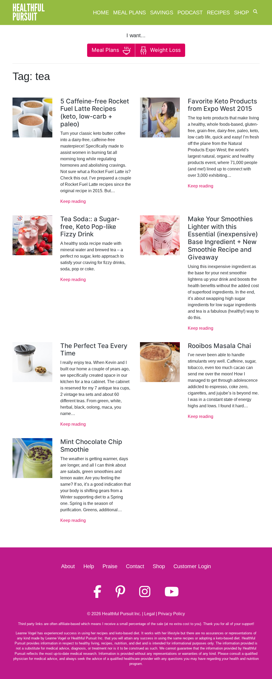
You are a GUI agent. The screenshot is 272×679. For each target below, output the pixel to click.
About (68, 566)
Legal (149, 613)
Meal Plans (129, 12)
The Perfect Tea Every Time (94, 349)
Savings (161, 12)
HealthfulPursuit (28, 12)
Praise (110, 566)
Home (101, 12)
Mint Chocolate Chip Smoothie (91, 445)
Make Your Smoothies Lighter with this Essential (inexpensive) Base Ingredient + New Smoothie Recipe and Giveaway (223, 238)
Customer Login (192, 566)
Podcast (190, 12)
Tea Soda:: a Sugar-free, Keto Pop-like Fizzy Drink (90, 226)
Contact (135, 566)
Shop (241, 12)
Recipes (218, 12)
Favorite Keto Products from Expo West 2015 (222, 105)
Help (88, 566)
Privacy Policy (171, 613)
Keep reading (73, 201)
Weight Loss (164, 50)
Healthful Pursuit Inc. (121, 613)
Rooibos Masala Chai (219, 346)
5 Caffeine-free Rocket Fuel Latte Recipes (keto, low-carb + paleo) (94, 112)
